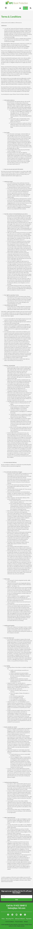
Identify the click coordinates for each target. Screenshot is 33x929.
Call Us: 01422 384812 (16, 905)
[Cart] (25, 8)
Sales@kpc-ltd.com (16, 908)
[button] (5, 7)
